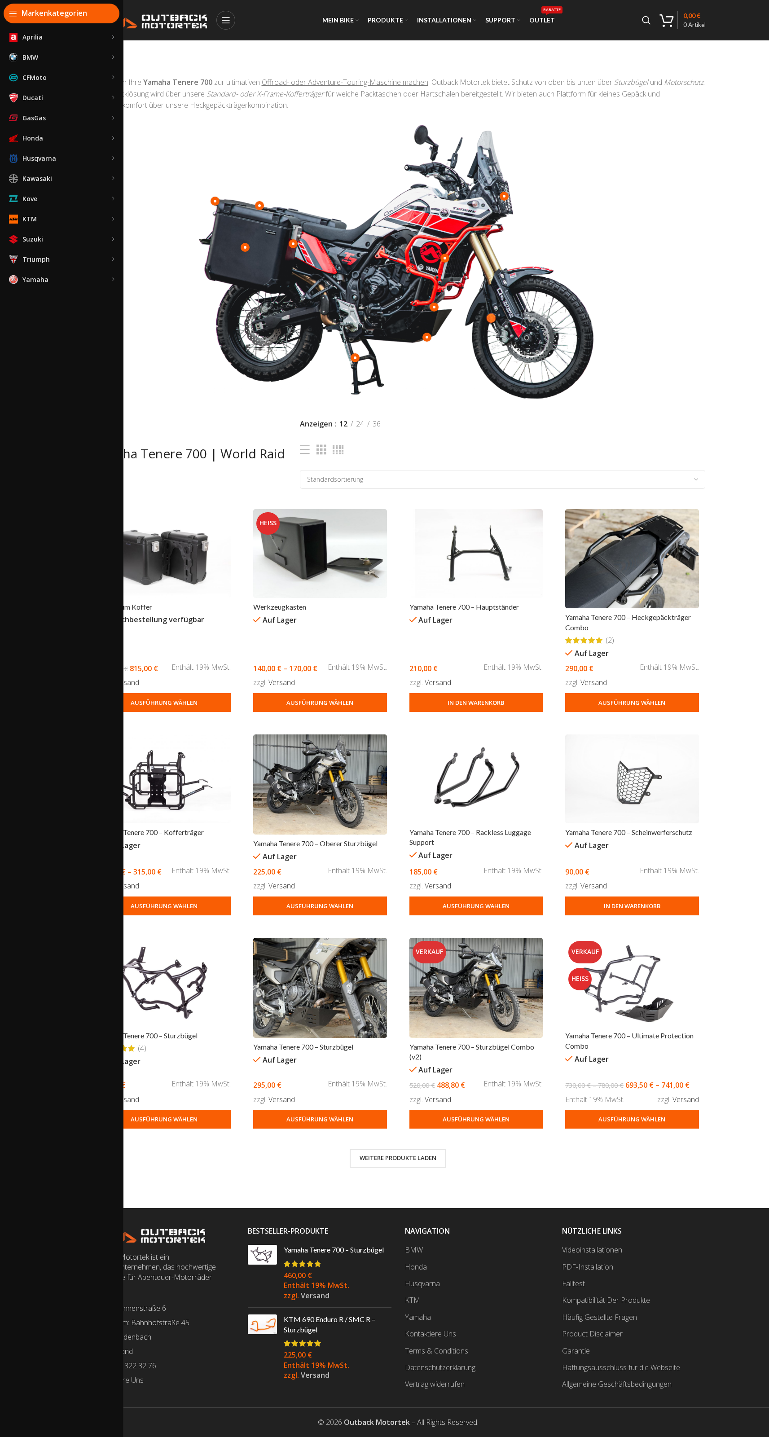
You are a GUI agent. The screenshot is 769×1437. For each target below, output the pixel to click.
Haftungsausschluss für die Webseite (621, 1367)
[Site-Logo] (149, 19)
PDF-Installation (587, 1267)
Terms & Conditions (436, 1351)
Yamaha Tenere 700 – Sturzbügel (147, 1035)
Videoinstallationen (592, 1250)
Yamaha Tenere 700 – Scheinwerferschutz (628, 832)
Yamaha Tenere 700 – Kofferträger (150, 832)
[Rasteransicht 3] (321, 450)
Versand (126, 682)
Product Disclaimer (592, 1334)
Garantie (576, 1351)
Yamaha (418, 1317)
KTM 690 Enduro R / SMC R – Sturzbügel (329, 1324)
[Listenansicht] (305, 450)
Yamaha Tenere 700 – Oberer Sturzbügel (315, 843)
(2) (610, 640)
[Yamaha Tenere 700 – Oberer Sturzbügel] (320, 784)
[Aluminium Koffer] (164, 553)
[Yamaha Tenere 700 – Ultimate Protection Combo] (632, 982)
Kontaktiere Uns (430, 1334)
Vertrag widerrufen (435, 1384)
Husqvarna (422, 1283)
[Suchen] (646, 20)
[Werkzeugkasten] (320, 553)
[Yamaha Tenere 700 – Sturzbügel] (164, 982)
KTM (412, 1300)
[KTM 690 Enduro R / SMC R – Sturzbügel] (262, 1347)
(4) (142, 1048)
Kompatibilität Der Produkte (606, 1300)
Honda (416, 1267)
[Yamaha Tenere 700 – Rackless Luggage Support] (476, 778)
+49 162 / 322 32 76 (124, 1366)
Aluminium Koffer (124, 606)
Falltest (573, 1283)
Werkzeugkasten (279, 606)
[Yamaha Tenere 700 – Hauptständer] (476, 553)
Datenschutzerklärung (440, 1367)
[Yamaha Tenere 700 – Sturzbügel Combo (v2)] (476, 988)
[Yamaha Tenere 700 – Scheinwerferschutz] (632, 778)
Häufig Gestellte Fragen (599, 1317)
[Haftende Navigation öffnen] (226, 20)
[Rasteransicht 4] (338, 450)
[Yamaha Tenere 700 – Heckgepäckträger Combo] (632, 559)
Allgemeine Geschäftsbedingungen (617, 1384)
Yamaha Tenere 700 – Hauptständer (464, 606)
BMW (414, 1250)
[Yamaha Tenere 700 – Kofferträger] (164, 778)
